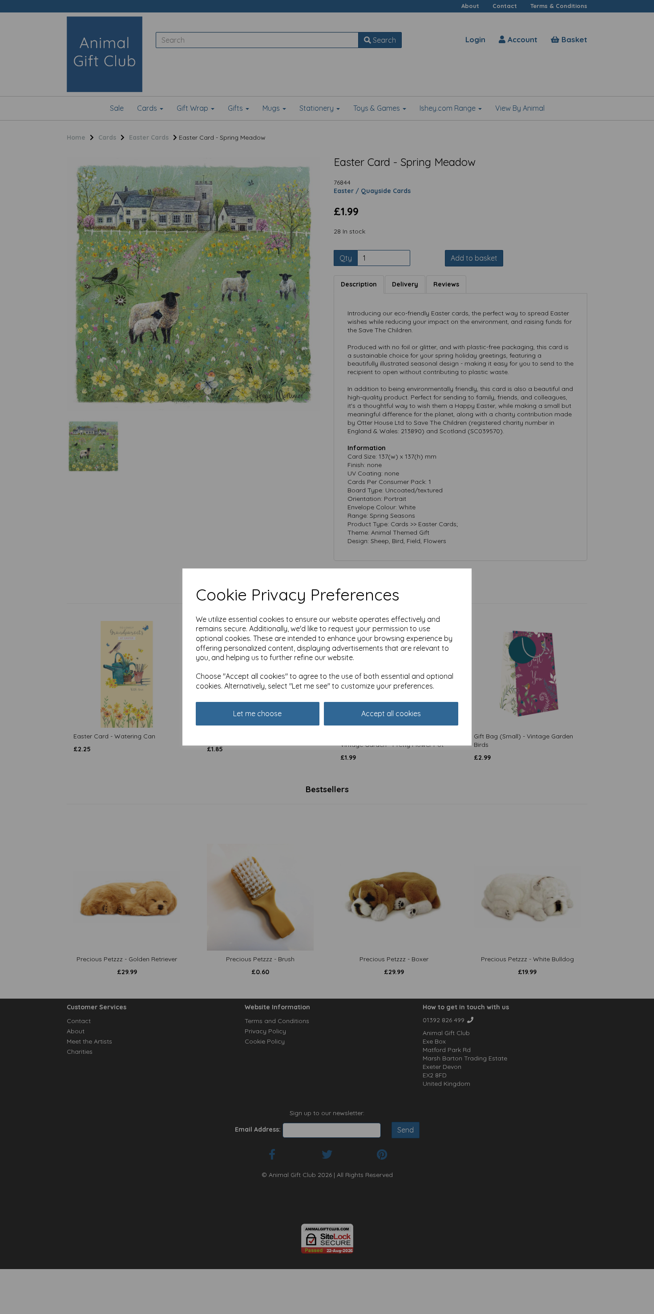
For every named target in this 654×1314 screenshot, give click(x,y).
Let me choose (257, 713)
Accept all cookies (391, 713)
